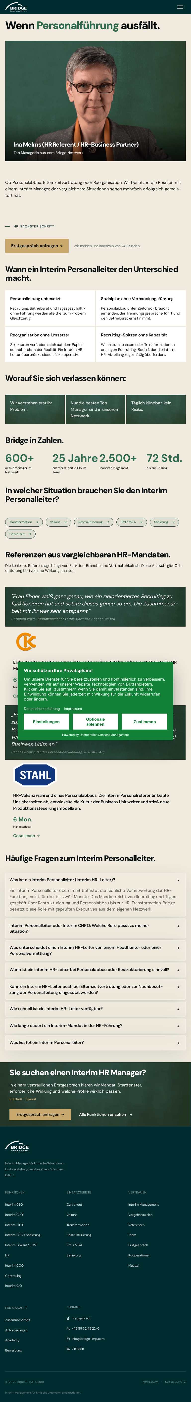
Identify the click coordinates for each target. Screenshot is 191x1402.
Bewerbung (13, 1350)
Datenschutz (175, 1381)
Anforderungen (16, 1330)
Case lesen (24, 836)
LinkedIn (78, 1349)
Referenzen (136, 1225)
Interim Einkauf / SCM (21, 1245)
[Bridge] (16, 7)
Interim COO (14, 1265)
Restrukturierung (90, 522)
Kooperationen (139, 1255)
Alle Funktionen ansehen (102, 1114)
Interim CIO (13, 1286)
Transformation (20, 522)
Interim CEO (14, 1204)
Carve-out (17, 534)
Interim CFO (14, 1215)
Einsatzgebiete (79, 1192)
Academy (12, 1340)
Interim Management (143, 1204)
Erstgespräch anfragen (34, 245)
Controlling (13, 1276)
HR (7, 1255)
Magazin (134, 1265)
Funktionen (15, 1192)
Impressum (150, 1381)
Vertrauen (137, 1192)
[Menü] (180, 6)
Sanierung (161, 522)
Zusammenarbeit (17, 1320)
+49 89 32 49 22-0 (85, 1328)
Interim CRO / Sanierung (22, 1235)
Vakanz (55, 522)
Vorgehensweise (140, 1215)
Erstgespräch (138, 1245)
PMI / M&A (128, 522)
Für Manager (16, 1308)
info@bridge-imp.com (88, 1339)
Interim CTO (14, 1225)
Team (132, 1235)
